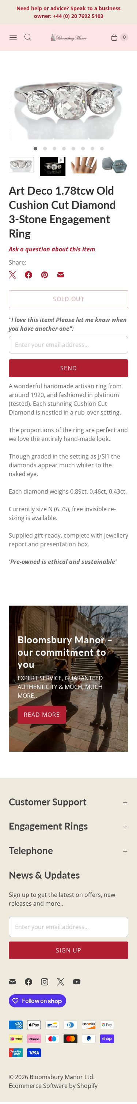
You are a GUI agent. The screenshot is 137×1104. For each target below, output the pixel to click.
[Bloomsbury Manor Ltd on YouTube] (81, 982)
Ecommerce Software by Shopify (53, 1086)
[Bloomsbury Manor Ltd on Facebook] (33, 982)
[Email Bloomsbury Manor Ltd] (17, 982)
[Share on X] (14, 275)
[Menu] (13, 37)
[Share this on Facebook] (28, 275)
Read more (42, 715)
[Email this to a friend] (61, 275)
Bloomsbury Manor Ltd (61, 1077)
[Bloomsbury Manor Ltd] (68, 37)
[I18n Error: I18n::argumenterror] (53, 166)
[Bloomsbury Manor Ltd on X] (65, 982)
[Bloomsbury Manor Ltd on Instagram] (49, 982)
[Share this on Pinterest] (45, 275)
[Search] (27, 37)
